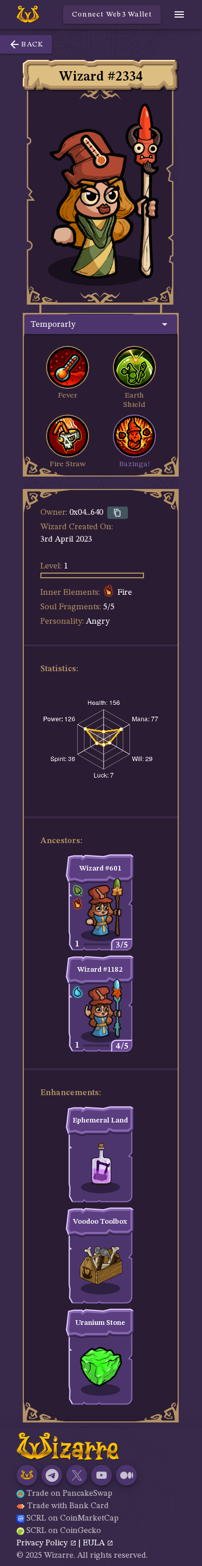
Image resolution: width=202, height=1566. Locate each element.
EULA (95, 1543)
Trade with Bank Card (68, 1506)
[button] (100, 324)
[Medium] (126, 1475)
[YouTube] (101, 1475)
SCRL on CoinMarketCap (72, 1518)
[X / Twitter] (76, 1475)
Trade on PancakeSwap (69, 1494)
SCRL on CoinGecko (63, 1531)
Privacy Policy (43, 1543)
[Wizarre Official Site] (27, 1475)
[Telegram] (51, 1475)
